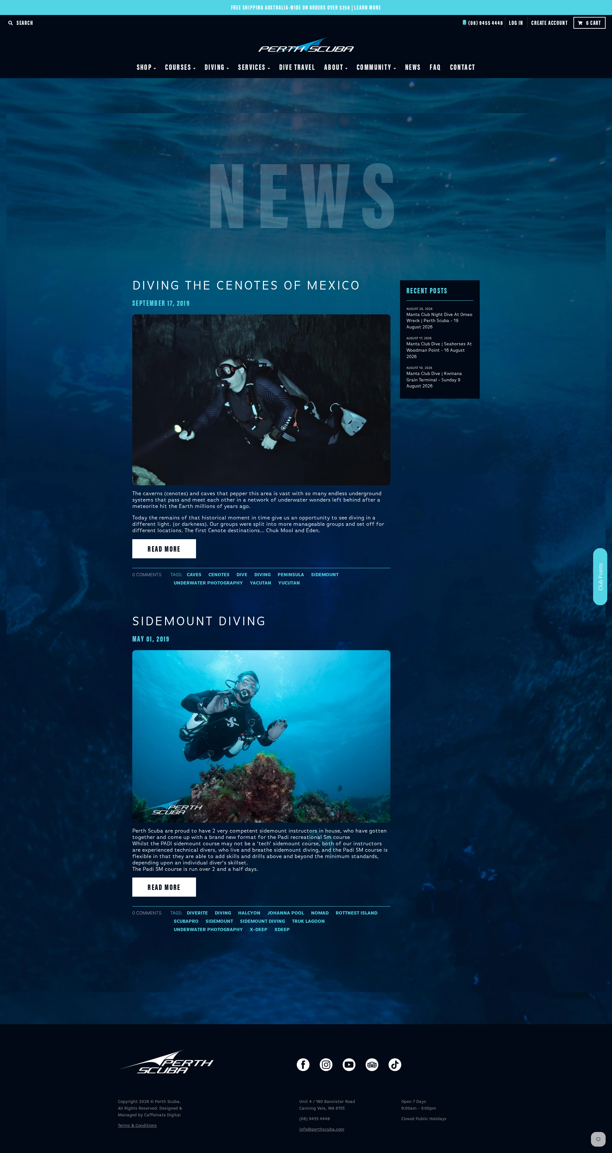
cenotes (218, 575)
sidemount (325, 575)
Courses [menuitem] (178, 66)
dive (242, 575)
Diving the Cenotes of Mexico (246, 286)
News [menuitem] (413, 66)
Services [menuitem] (252, 66)
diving (262, 575)
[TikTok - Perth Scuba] (395, 1064)
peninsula (291, 575)
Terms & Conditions (137, 1126)
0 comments (147, 574)
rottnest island (356, 913)
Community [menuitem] (374, 66)
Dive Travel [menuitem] (297, 66)
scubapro (186, 921)
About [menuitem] (333, 66)
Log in (516, 22)
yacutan (260, 583)
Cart (593, 22)
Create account (549, 22)
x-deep (258, 930)
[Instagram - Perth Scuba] (326, 1064)
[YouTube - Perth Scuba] (349, 1064)
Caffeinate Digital (162, 1115)
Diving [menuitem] (215, 66)
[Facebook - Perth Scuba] (303, 1064)
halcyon (249, 913)
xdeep (282, 930)
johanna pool (285, 913)
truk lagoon (308, 921)
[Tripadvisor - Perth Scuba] (372, 1064)
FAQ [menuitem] (435, 66)
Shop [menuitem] (144, 66)
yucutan (289, 583)
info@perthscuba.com (321, 1129)
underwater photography (208, 583)
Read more (164, 548)
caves (194, 575)
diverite (197, 913)
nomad (320, 913)
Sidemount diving (199, 621)
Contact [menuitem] (463, 66)
